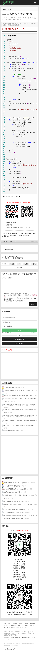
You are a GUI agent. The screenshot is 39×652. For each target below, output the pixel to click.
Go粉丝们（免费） (26, 614)
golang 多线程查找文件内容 (21, 228)
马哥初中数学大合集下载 (11, 430)
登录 (19, 274)
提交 (33, 304)
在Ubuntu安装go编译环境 (15, 258)
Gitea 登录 (20, 343)
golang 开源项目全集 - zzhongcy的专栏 (15, 489)
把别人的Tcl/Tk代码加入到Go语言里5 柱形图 (16, 483)
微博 (11, 241)
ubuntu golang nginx (13, 256)
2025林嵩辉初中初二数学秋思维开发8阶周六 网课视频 (19, 416)
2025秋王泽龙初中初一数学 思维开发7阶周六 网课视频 (19, 421)
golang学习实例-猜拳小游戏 (12, 486)
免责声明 (13, 625)
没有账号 (30, 274)
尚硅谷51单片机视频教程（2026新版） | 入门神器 (18, 395)
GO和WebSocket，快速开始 (12, 387)
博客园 (15, 222)
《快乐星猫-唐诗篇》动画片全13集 (14, 512)
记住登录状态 (8, 326)
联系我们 (20, 625)
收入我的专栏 (10, 249)
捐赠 (26, 625)
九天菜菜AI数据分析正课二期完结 (13, 501)
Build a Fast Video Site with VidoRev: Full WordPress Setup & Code (20, 400)
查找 (34, 264)
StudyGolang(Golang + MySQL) (20, 637)
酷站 (31, 625)
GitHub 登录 (20, 339)
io (19, 264)
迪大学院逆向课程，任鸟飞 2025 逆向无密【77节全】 (19, 391)
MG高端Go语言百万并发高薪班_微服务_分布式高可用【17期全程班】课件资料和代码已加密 (20, 516)
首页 (4, 9)
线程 (12, 264)
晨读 (20, 624)
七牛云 (7, 639)
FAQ (9, 624)
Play (7, 625)
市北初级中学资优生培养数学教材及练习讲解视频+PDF (19, 425)
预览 (10, 278)
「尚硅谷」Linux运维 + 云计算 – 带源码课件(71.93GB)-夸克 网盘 (20, 496)
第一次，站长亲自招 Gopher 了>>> (14, 29)
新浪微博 (32, 624)
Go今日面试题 (8, 350)
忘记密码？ (34, 332)
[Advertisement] (16, 366)
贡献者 (15, 624)
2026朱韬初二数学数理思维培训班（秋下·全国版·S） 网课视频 (20, 411)
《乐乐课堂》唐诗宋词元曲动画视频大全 (15, 509)
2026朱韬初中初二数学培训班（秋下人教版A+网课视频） (20, 405)
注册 (9, 332)
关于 (5, 624)
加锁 (26, 264)
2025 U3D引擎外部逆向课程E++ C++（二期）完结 (18, 504)
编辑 (4, 278)
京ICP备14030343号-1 (10, 649)
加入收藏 (5, 241)
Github (26, 624)
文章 (9, 9)
